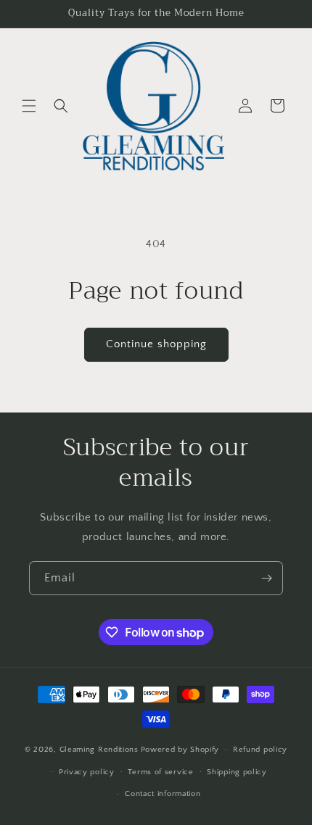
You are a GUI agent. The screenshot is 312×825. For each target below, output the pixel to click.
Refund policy (260, 749)
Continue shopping (156, 344)
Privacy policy (87, 772)
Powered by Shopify (180, 749)
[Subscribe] (266, 578)
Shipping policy (237, 772)
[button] (29, 106)
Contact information (162, 793)
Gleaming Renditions (99, 749)
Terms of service (160, 772)
